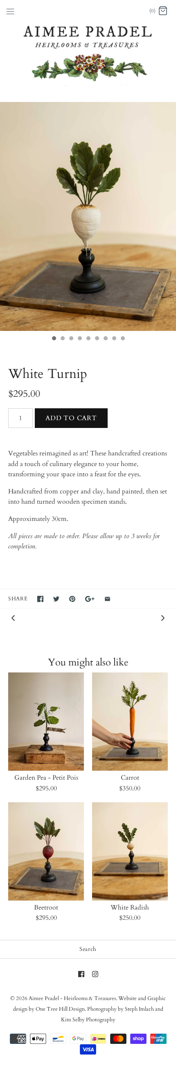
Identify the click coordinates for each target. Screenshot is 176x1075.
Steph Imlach (139, 1009)
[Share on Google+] (90, 599)
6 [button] (97, 339)
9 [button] (122, 339)
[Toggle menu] (10, 10)
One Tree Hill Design (60, 1009)
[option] (88, 216)
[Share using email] (107, 599)
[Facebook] (81, 974)
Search (88, 949)
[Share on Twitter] (56, 599)
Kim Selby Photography (88, 1019)
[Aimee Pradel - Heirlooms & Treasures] (88, 11)
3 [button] (71, 339)
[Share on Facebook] (40, 599)
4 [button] (79, 339)
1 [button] (54, 339)
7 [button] (105, 339)
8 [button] (114, 339)
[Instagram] (95, 974)
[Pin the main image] (72, 599)
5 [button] (88, 339)
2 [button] (62, 339)
